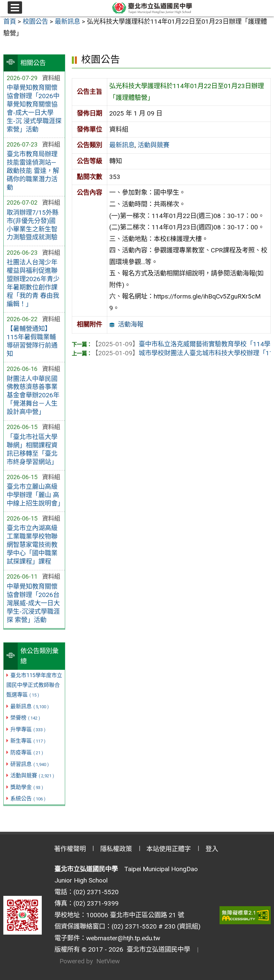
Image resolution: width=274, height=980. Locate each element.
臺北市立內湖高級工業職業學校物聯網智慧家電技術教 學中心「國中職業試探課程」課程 (32, 544)
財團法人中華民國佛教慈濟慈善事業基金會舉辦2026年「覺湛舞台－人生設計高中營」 (33, 395)
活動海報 (130, 324)
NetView (108, 961)
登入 (212, 849)
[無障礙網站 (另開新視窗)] (245, 915)
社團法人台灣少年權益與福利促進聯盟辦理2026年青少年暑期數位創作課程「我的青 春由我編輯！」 (33, 283)
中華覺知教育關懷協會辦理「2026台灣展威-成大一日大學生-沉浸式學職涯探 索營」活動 (33, 603)
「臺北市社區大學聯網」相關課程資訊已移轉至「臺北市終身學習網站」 (32, 449)
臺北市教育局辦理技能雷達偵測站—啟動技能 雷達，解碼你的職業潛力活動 (33, 170)
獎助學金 (26, 787)
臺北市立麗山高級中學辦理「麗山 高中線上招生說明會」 (34, 495)
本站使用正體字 (168, 849)
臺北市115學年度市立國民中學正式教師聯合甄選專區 (34, 685)
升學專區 (27, 729)
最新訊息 (29, 706)
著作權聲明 (70, 849)
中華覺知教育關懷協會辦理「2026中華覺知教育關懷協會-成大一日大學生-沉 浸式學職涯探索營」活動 (34, 108)
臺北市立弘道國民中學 (156, 949)
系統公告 (27, 798)
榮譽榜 (25, 718)
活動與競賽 (32, 775)
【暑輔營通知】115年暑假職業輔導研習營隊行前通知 (32, 341)
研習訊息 (29, 764)
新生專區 (27, 741)
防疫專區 (26, 752)
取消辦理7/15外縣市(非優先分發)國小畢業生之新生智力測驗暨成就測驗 (32, 225)
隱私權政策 (116, 849)
